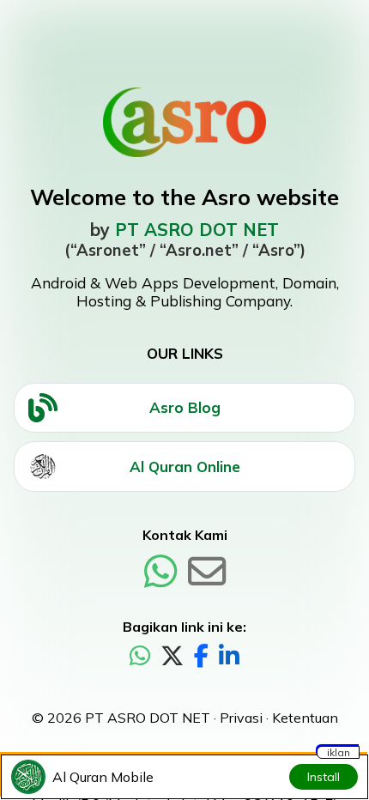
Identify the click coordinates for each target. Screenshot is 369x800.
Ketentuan (305, 717)
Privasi (241, 717)
